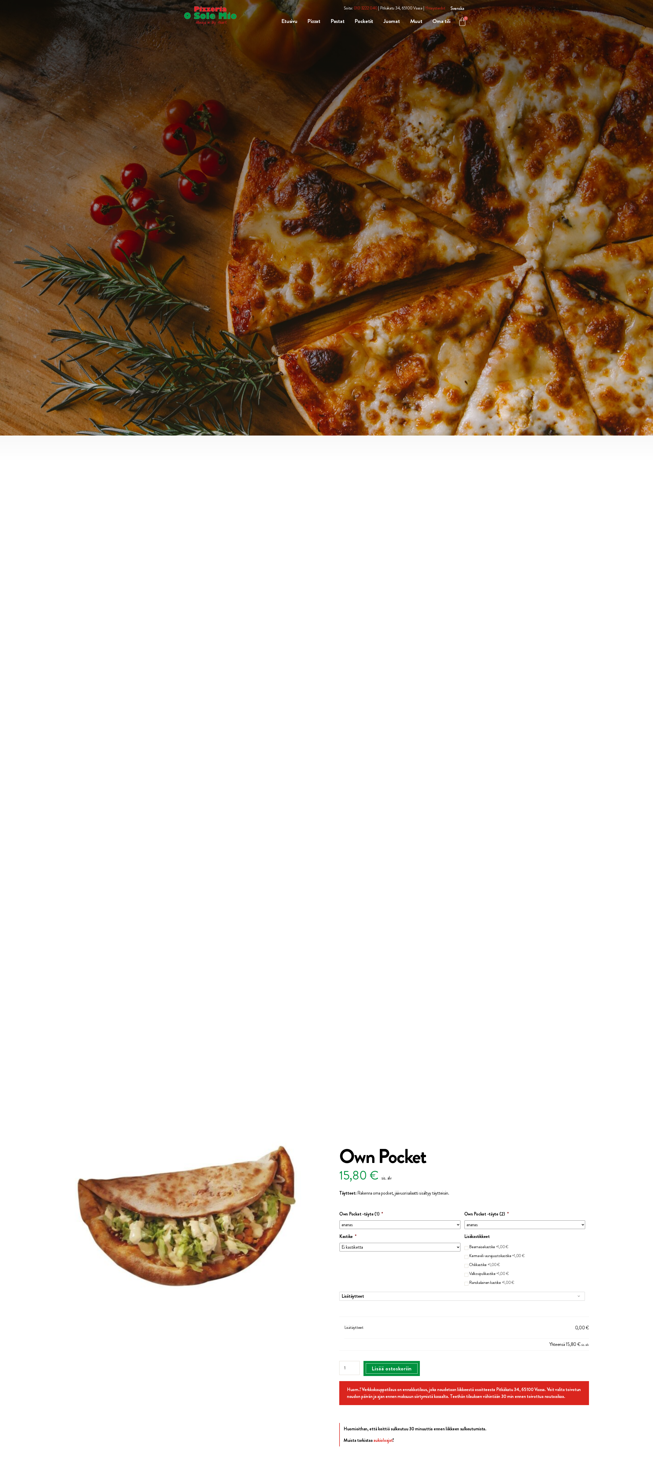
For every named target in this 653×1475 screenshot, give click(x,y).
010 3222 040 (366, 8)
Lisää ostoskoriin (392, 1368)
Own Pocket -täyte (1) (361, 1214)
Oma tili (441, 21)
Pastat (337, 21)
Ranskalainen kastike (491, 1282)
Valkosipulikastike (489, 1273)
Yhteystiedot (435, 8)
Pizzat (313, 21)
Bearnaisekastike (489, 1247)
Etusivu (289, 21)
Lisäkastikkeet (477, 1237)
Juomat (391, 21)
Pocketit (364, 21)
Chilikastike (484, 1265)
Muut (416, 21)
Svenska (457, 8)
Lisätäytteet (353, 1296)
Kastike (348, 1237)
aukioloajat (383, 1440)
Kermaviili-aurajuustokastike (497, 1256)
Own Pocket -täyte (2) (486, 1214)
